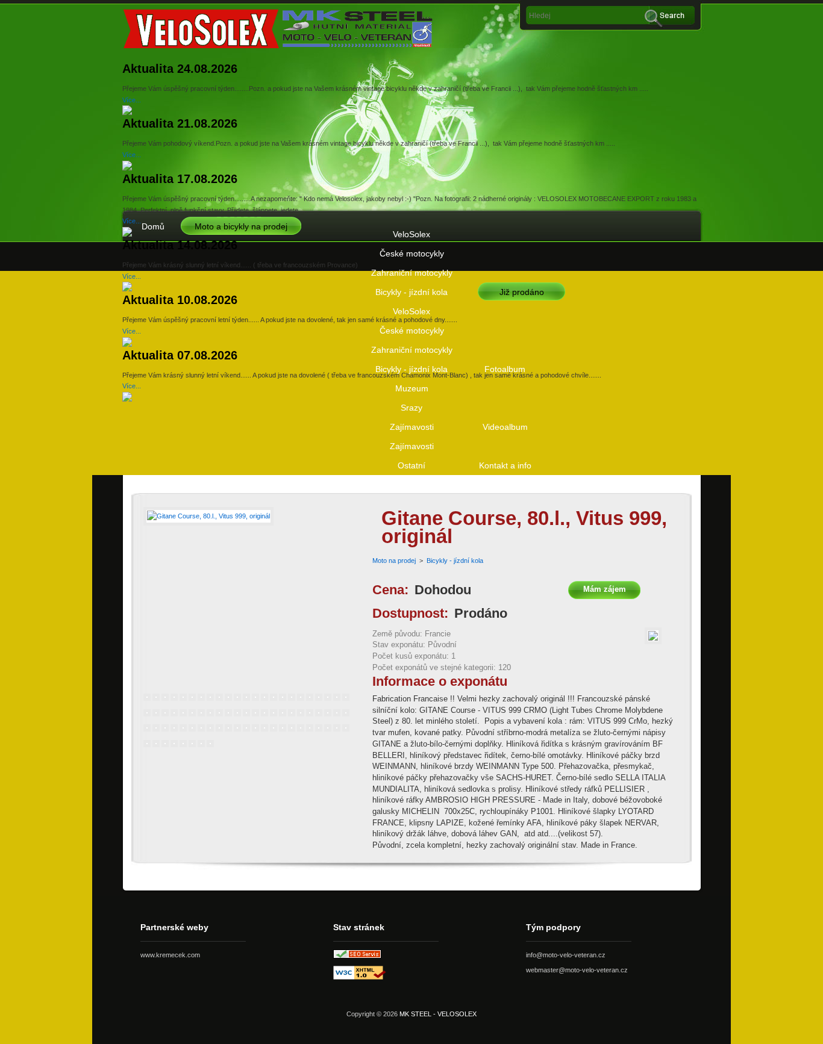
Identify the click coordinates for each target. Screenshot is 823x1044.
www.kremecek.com (170, 955)
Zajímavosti (412, 427)
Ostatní (411, 465)
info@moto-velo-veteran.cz (566, 955)
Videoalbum (505, 427)
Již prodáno (521, 292)
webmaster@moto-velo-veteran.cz (577, 970)
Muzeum (411, 388)
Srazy (411, 407)
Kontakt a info (505, 465)
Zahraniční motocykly (411, 273)
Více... (131, 100)
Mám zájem (604, 589)
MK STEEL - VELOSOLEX (438, 1014)
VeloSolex (411, 234)
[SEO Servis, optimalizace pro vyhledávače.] (357, 956)
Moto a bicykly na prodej (241, 226)
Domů (153, 226)
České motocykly (412, 253)
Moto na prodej (394, 560)
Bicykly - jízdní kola (411, 292)
